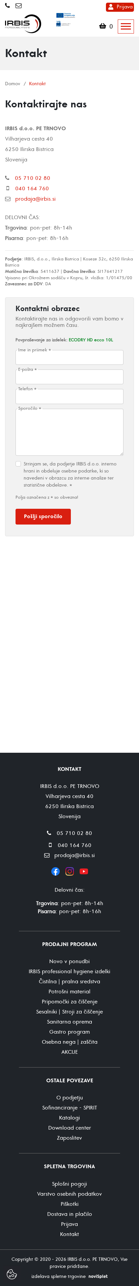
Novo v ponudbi (69, 961)
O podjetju (69, 1097)
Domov (12, 84)
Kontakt (69, 1234)
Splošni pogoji (69, 1184)
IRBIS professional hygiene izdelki (69, 971)
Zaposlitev (69, 1138)
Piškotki (70, 1204)
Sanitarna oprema (69, 1022)
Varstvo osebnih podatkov (69, 1194)
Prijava (125, 7)
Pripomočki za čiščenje (70, 1001)
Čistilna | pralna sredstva (69, 981)
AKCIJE (69, 1052)
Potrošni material (69, 991)
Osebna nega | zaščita (70, 1042)
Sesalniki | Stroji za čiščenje (69, 1011)
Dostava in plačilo (69, 1214)
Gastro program (69, 1032)
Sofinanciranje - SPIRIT (69, 1107)
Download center (69, 1128)
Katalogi (69, 1118)
